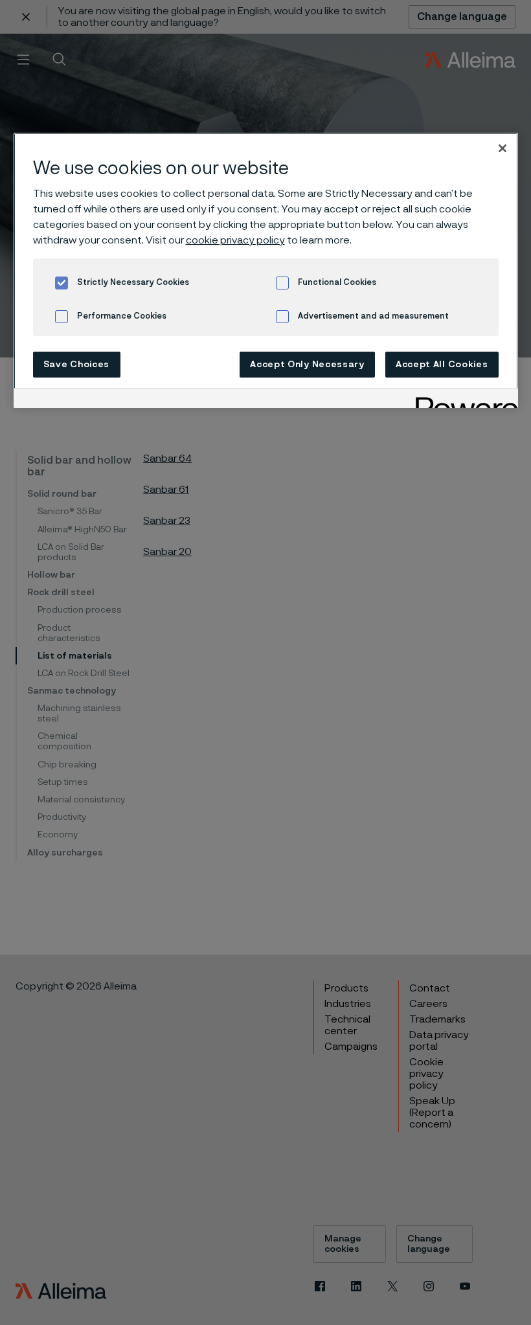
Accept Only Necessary (307, 364)
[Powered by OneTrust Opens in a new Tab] (462, 400)
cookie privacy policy (235, 240)
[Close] (502, 148)
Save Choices (76, 364)
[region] (266, 270)
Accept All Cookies (442, 364)
